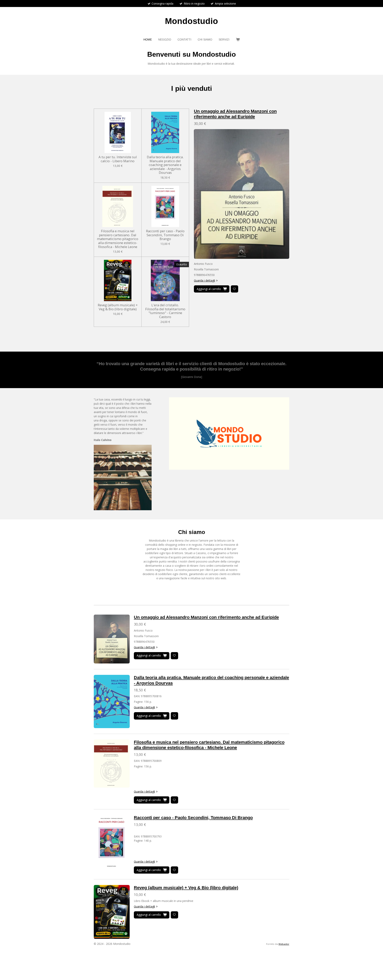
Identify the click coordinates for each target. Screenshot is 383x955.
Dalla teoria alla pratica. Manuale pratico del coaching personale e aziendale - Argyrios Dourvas (165, 165)
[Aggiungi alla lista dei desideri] (234, 289)
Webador (283, 943)
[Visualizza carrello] (238, 40)
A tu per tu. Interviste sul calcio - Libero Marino (118, 159)
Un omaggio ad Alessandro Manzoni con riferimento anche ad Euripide (206, 617)
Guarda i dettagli (204, 280)
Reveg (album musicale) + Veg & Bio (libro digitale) (118, 307)
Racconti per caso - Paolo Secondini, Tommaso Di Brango (165, 235)
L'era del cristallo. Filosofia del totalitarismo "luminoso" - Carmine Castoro (165, 311)
